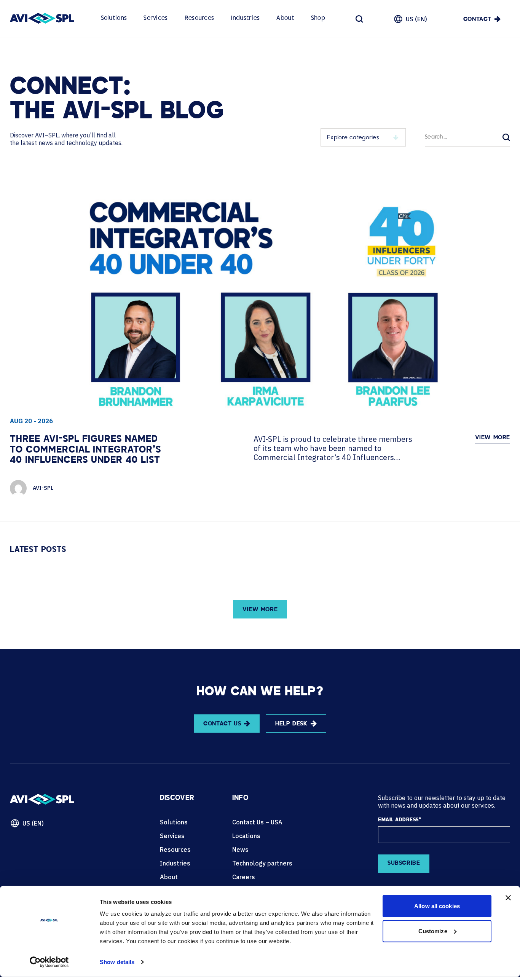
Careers (243, 877)
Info (240, 798)
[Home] (42, 19)
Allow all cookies (437, 906)
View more (492, 438)
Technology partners (262, 863)
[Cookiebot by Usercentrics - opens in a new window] (49, 962)
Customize (432, 931)
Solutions (114, 18)
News (240, 849)
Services (155, 18)
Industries (245, 18)
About (285, 18)
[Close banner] (508, 897)
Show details (117, 962)
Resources (199, 18)
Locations (246, 836)
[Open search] (359, 19)
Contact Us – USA (257, 822)
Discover (177, 798)
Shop (318, 18)
